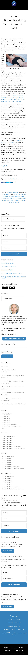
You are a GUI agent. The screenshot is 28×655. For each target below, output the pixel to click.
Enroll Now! (7, 356)
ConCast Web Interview (7, 263)
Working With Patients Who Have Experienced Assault (13, 278)
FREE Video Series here (16, 179)
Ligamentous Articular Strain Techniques (12, 141)
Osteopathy (20, 198)
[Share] (12, 182)
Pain (25, 198)
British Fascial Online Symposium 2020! (11, 273)
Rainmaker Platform (19, 653)
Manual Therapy (20, 196)
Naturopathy (13, 198)
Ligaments (13, 196)
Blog (3, 194)
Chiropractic (17, 194)
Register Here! (5, 166)
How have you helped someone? (14, 338)
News (6, 194)
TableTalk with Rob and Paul (8, 266)
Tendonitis (11, 202)
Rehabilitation (22, 200)
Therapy (17, 202)
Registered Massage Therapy (10, 200)
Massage (3, 198)
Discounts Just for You (7, 270)
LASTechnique (14, 3)
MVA (8, 198)
